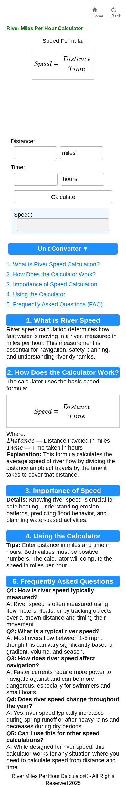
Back (116, 14)
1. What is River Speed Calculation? (53, 264)
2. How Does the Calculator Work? (51, 274)
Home (97, 14)
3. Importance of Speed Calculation (51, 284)
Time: (18, 167)
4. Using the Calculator (35, 294)
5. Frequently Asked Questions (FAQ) (54, 304)
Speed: (23, 214)
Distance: (23, 141)
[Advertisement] (63, 107)
